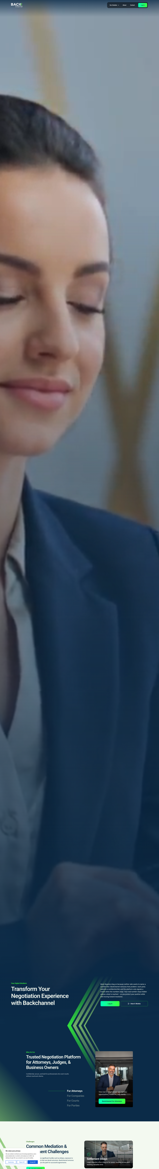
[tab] (76, 1090)
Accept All (32, 1162)
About (124, 5)
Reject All (21, 1162)
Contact (132, 5)
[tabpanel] (114, 1079)
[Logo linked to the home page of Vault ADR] (16, 5)
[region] (21, 1157)
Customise (11, 1162)
